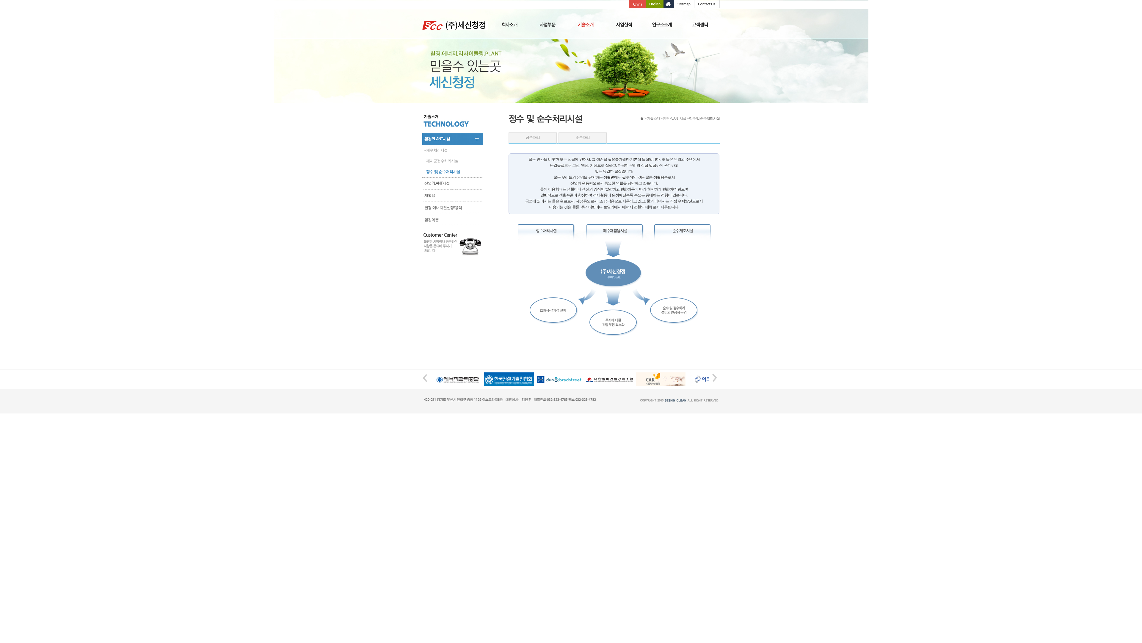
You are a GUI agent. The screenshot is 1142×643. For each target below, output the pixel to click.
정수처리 (532, 137)
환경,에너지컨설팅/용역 (443, 207)
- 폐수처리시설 (436, 150)
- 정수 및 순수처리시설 (442, 171)
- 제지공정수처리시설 (441, 161)
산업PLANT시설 (437, 183)
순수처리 (582, 137)
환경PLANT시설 (437, 139)
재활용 (429, 195)
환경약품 (431, 220)
